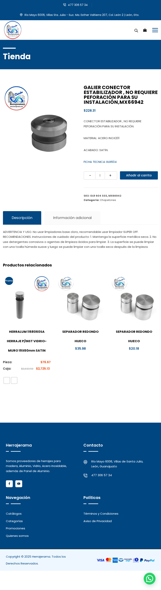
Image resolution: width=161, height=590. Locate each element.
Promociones (15, 528)
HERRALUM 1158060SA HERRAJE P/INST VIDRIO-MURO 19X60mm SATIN (27, 341)
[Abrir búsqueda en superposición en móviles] (136, 30)
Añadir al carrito (139, 175)
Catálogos (14, 514)
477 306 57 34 (78, 5)
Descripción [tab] (22, 217)
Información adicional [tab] (72, 217)
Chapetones (108, 200)
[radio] (7, 380)
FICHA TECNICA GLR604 (100, 162)
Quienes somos (17, 536)
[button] (150, 579)
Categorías (14, 521)
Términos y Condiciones (100, 514)
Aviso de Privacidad (97, 521)
